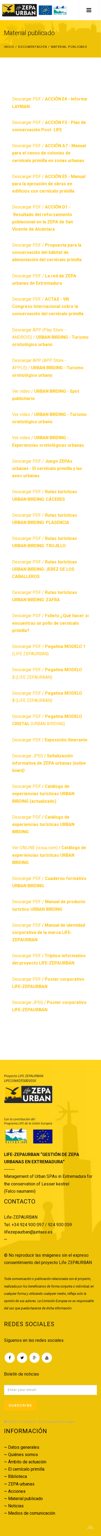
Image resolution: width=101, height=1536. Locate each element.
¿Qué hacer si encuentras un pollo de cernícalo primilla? (50, 623)
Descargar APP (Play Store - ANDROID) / (50, 337)
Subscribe (20, 1405)
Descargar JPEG (49, 763)
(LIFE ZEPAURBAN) (33, 677)
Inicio (9, 47)
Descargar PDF (50, 739)
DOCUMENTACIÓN (32, 47)
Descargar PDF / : (44, 569)
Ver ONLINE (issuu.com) (49, 855)
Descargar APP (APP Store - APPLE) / (47, 368)
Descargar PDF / (49, 153)
